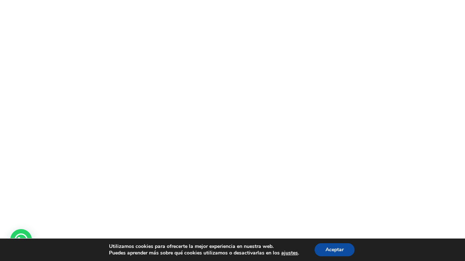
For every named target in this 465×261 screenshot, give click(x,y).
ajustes (289, 253)
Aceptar (335, 249)
